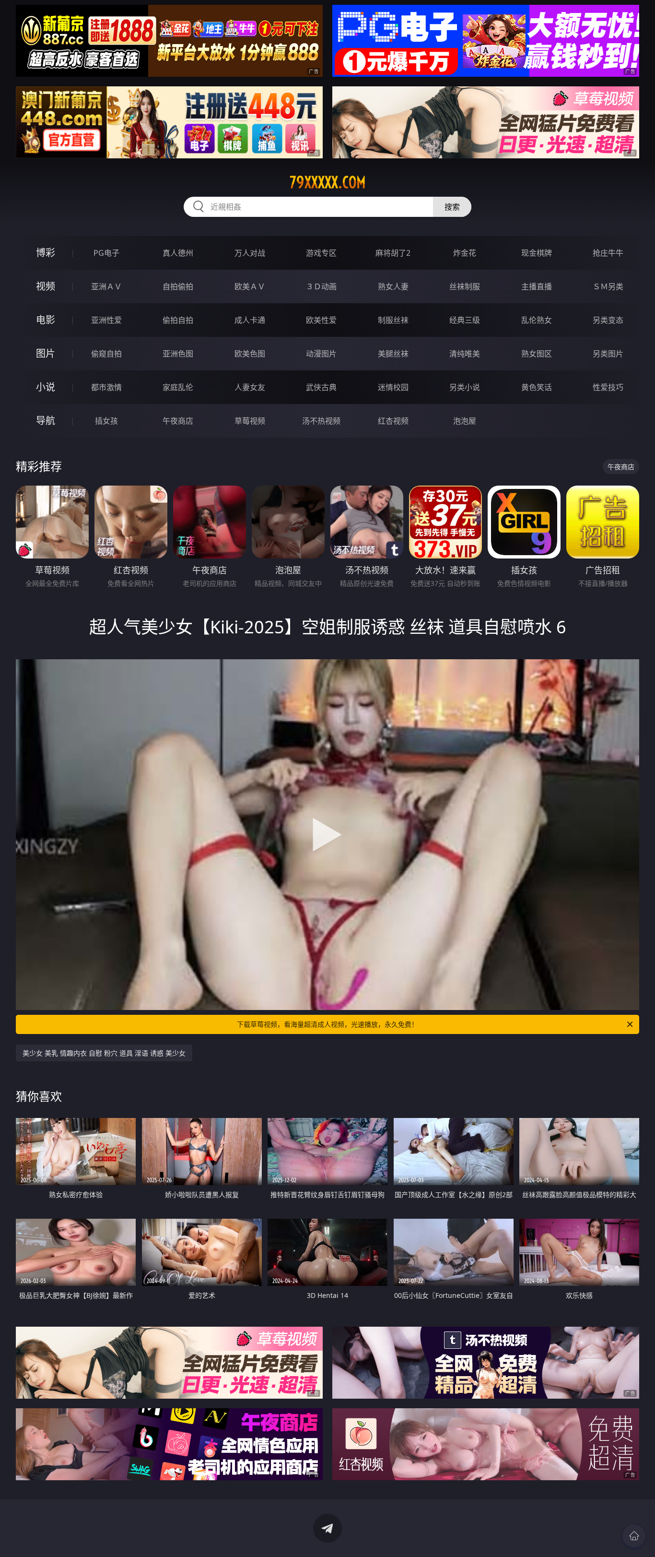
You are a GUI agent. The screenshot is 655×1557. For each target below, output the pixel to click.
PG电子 (106, 253)
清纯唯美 (464, 353)
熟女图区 (536, 353)
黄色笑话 (536, 387)
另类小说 (464, 387)
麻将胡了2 (392, 253)
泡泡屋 (464, 421)
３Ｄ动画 (321, 286)
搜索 (452, 207)
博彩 (45, 252)
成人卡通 (249, 320)
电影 (45, 319)
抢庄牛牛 (608, 253)
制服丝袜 (393, 320)
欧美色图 (249, 353)
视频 (45, 286)
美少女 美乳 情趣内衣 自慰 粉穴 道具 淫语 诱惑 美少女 (104, 1053)
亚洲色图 (178, 353)
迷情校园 (393, 387)
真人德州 (178, 253)
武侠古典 (321, 387)
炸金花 (464, 253)
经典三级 (464, 320)
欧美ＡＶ (249, 286)
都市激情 (106, 387)
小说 (45, 386)
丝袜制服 (464, 286)
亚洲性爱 (106, 320)
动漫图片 (321, 353)
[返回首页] (633, 1535)
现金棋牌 (536, 253)
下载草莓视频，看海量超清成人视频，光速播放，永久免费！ (327, 1024)
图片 (45, 353)
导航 (45, 420)
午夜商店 (178, 421)
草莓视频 (249, 421)
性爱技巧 (608, 387)
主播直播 (536, 286)
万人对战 (249, 253)
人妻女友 (249, 387)
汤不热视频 (321, 421)
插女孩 (106, 421)
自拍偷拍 (178, 286)
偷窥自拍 (106, 353)
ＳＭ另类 (608, 286)
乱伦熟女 (536, 320)
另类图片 (608, 353)
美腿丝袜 (393, 353)
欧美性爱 (321, 320)
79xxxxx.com (328, 182)
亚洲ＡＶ (106, 286)
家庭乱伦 (178, 387)
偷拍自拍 (178, 320)
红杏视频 (393, 421)
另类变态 (608, 320)
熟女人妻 (393, 286)
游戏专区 (321, 253)
